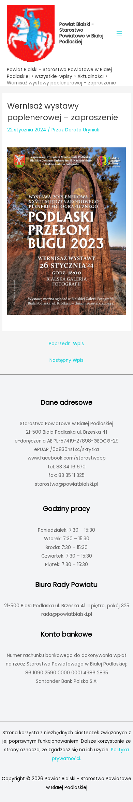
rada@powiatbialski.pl (66, 614)
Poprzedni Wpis (66, 343)
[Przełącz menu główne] (120, 33)
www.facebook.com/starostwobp (67, 458)
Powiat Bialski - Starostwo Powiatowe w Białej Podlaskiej (81, 33)
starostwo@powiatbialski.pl (66, 484)
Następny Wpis (66, 360)
